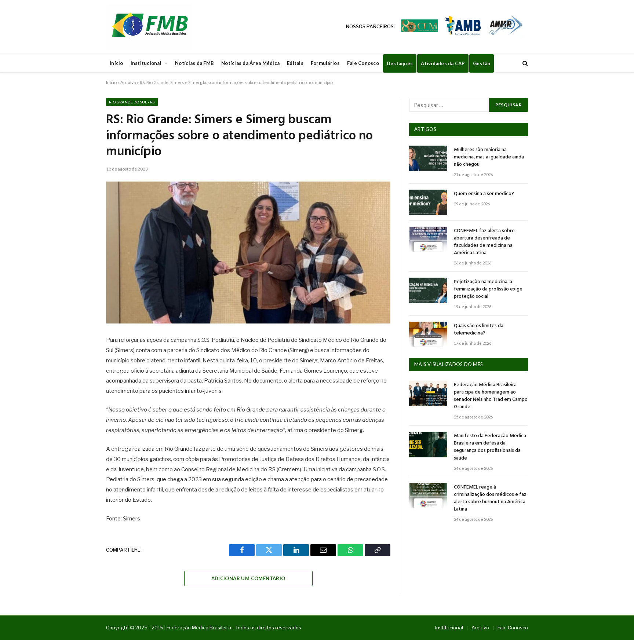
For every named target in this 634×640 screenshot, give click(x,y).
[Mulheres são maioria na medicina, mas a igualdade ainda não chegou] (428, 158)
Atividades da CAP (442, 63)
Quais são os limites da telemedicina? (478, 329)
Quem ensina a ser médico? (484, 194)
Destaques (400, 63)
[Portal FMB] (149, 27)
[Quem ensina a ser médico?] (428, 202)
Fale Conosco (363, 63)
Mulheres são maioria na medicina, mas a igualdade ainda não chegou (489, 157)
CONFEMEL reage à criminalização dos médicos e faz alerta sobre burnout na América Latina (490, 498)
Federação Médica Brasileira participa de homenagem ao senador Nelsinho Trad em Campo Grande (491, 396)
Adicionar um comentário (248, 578)
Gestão (482, 63)
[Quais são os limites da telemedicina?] (428, 334)
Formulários (325, 63)
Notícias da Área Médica (250, 63)
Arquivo (128, 82)
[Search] (524, 63)
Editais (295, 63)
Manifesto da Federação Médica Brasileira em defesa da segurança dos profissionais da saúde (490, 447)
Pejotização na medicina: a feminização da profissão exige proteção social (488, 289)
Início (116, 63)
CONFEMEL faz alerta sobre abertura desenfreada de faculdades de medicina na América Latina (484, 242)
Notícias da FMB (194, 63)
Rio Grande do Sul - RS (132, 102)
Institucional (146, 63)
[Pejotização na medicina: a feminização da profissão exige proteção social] (428, 290)
